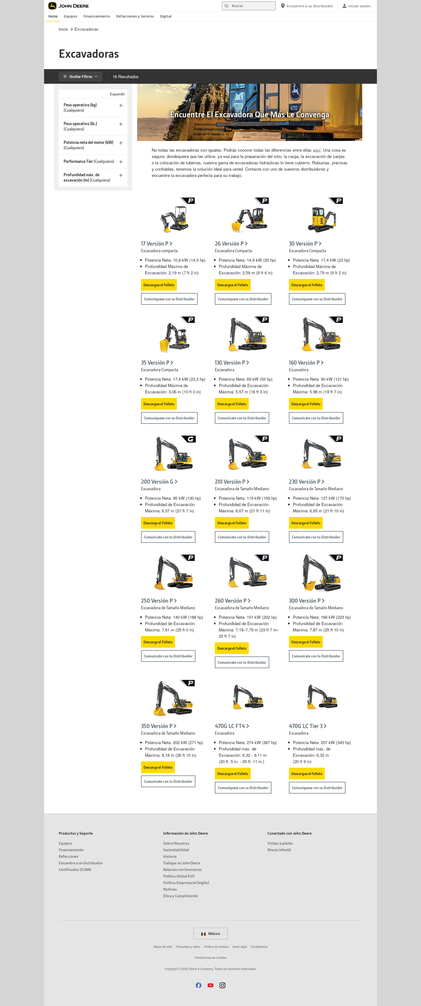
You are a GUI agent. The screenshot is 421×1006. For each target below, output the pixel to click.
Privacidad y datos (188, 946)
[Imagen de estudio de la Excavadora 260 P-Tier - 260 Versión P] (247, 573)
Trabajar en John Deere (181, 862)
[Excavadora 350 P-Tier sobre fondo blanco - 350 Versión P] (173, 698)
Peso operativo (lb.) (80, 126)
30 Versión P (303, 243)
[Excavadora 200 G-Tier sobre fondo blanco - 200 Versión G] (173, 454)
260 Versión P (231, 600)
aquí (317, 150)
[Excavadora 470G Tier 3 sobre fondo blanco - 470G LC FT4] (247, 698)
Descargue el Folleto (159, 284)
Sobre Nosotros (176, 843)
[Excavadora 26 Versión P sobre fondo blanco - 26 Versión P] (247, 216)
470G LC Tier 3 (306, 725)
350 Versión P (156, 725)
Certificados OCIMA (75, 869)
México (214, 933)
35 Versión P (155, 362)
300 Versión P (305, 600)
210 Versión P (230, 481)
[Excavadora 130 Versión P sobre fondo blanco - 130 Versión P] (247, 335)
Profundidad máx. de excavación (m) (87, 177)
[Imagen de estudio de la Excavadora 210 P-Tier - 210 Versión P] (247, 454)
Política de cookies (216, 946)
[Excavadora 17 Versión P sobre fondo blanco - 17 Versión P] (173, 216)
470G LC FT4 (230, 725)
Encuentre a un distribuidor (81, 862)
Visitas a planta (280, 843)
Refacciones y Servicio (135, 16)
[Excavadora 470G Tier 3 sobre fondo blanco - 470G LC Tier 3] (321, 698)
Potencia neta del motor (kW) (88, 145)
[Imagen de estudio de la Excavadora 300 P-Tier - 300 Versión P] (321, 573)
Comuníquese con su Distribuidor (169, 298)
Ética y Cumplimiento (180, 895)
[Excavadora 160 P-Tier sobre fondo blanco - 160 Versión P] (321, 335)
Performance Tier (89, 161)
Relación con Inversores (182, 869)
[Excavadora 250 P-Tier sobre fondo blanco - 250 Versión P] (173, 573)
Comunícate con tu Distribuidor (242, 417)
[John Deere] (71, 6)
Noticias (170, 889)
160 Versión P (304, 362)
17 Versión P (154, 243)
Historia (170, 856)
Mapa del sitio (163, 946)
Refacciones (68, 856)
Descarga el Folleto (231, 403)
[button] (198, 985)
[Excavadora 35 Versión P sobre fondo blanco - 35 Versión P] (173, 335)
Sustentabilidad (176, 849)
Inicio (52, 16)
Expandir (117, 93)
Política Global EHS (179, 875)
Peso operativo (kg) (80, 107)
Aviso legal (239, 946)
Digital (166, 16)
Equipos (70, 16)
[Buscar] (226, 6)
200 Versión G (157, 481)
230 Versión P (304, 481)
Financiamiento (97, 16)
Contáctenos (259, 946)
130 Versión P (230, 362)
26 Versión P (229, 243)
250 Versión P (157, 600)
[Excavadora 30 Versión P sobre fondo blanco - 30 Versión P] (321, 216)
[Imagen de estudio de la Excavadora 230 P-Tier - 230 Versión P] (321, 454)
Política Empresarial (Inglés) (186, 882)
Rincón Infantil (279, 849)
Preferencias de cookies (211, 957)
